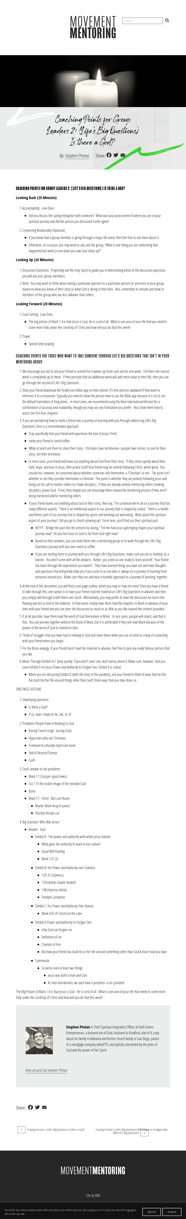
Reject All (152, 1212)
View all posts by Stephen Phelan (46, 1070)
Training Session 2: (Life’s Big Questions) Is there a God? (55, 1129)
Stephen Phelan (77, 155)
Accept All (172, 1212)
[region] (93, 1210)
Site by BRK (93, 1195)
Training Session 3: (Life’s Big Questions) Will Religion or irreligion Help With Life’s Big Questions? (132, 1131)
